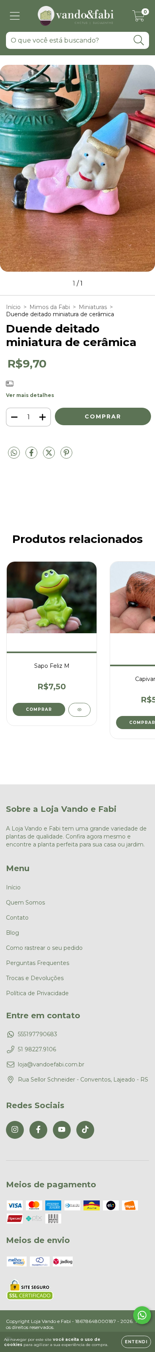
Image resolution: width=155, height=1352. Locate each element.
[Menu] (15, 16)
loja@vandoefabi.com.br (51, 1064)
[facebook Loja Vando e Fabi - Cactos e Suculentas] (38, 1130)
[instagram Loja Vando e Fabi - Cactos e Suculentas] (15, 1130)
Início (13, 307)
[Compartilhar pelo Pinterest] (66, 455)
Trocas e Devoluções (35, 978)
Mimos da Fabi (49, 307)
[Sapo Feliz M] (79, 710)
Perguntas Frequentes (37, 963)
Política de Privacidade (37, 993)
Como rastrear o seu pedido (44, 947)
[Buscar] (139, 40)
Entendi (136, 1341)
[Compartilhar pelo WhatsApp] (14, 453)
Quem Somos (25, 902)
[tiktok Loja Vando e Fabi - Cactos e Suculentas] (85, 1130)
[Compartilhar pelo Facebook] (32, 455)
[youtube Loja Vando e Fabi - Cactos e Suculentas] (62, 1130)
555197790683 (37, 1034)
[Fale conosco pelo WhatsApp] (142, 1315)
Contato (17, 917)
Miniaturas (93, 307)
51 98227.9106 (37, 1049)
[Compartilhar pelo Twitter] (49, 455)
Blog (12, 932)
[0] (138, 17)
